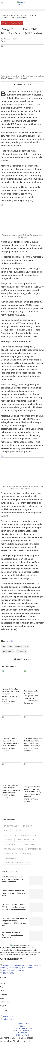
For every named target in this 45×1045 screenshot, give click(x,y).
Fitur (11, 15)
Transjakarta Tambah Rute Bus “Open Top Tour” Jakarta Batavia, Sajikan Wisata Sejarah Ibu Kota (32, 792)
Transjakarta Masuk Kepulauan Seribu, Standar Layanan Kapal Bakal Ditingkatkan (11, 742)
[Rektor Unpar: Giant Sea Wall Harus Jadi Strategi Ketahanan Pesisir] (36, 894)
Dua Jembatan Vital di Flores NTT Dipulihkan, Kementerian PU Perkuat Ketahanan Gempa (14, 906)
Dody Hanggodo (11, 844)
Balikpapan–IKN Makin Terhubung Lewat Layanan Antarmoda (12, 935)
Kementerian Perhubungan (16, 853)
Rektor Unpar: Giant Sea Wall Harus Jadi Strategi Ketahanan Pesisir (14, 893)
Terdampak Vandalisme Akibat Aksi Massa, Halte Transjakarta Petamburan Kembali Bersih (11, 694)
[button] (12, 23)
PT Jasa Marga (10, 858)
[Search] (43, 3)
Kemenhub (27, 826)
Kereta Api (8, 840)
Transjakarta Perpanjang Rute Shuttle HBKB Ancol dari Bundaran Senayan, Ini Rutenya (33, 742)
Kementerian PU (11, 826)
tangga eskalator (21, 646)
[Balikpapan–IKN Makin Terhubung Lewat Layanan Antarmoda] (36, 936)
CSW (3, 646)
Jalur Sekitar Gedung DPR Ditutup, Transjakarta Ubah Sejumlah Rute (31, 694)
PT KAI (6, 830)
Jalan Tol (17, 830)
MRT (10, 646)
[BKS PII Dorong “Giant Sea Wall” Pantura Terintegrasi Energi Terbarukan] (36, 880)
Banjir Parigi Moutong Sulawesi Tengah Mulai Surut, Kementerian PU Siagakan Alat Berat (14, 922)
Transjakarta (21, 651)
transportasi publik (13, 849)
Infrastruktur (34, 849)
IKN (34, 835)
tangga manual (8, 651)
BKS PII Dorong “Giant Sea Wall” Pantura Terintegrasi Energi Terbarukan (12, 879)
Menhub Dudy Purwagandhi (16, 863)
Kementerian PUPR (25, 840)
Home (3, 15)
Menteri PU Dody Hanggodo (16, 835)
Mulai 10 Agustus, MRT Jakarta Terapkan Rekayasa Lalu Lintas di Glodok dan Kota (11, 789)
